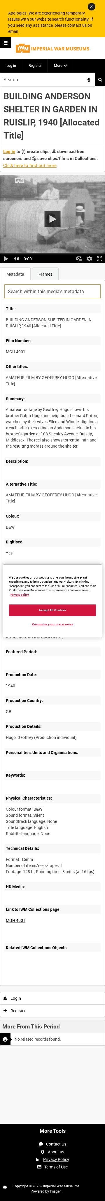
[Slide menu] (5, 42)
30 (56, 984)
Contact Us (56, 1144)
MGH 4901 (15, 920)
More (58, 65)
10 (41, 984)
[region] (52, 600)
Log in (11, 65)
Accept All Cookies (52, 610)
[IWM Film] (52, 48)
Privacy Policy (56, 1159)
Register (35, 65)
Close (91, 6)
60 (72, 984)
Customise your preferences (52, 624)
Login (15, 998)
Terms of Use (56, 1167)
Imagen (56, 1191)
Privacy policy (19, 594)
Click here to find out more (30, 165)
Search (100, 79)
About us (56, 1152)
